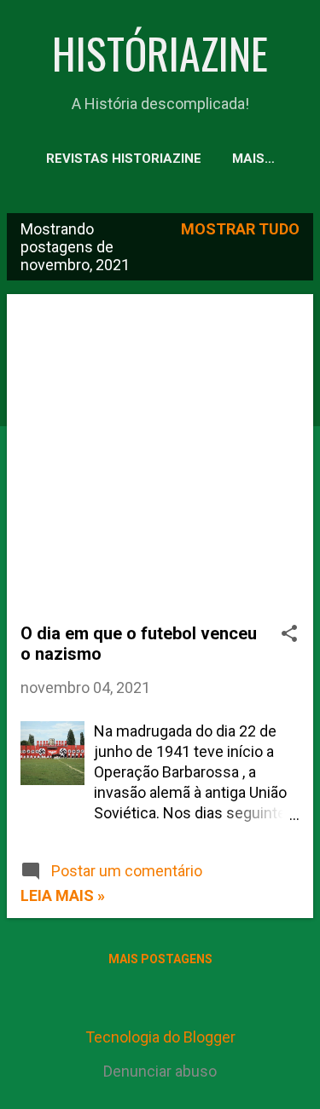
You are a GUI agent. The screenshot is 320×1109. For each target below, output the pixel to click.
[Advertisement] (160, 465)
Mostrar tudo (240, 229)
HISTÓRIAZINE (160, 52)
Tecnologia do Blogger (160, 1037)
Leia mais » (62, 895)
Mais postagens (160, 959)
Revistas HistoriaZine (123, 158)
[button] (289, 635)
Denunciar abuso (160, 1071)
